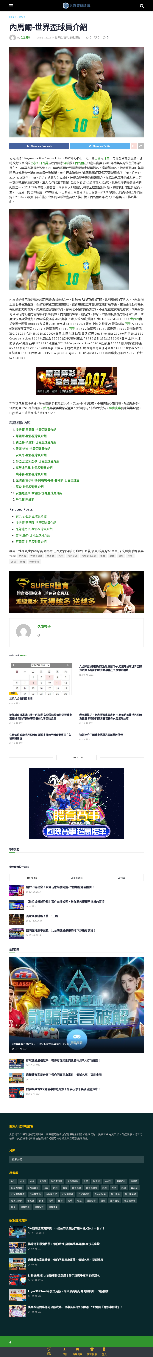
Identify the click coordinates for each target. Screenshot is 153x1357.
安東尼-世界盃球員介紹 (31, 455)
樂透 (13, 693)
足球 (71, 37)
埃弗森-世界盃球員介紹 (31, 474)
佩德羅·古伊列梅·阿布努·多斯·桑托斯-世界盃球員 (47, 480)
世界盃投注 (56, 1181)
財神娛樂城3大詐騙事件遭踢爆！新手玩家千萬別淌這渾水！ (63, 1089)
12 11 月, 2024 (20, 1048)
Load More (76, 757)
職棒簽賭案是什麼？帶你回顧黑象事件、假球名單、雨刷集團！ (65, 1075)
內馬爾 (79, 163)
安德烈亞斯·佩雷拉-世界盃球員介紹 (39, 493)
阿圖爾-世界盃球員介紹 (31, 436)
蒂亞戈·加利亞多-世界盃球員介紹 (37, 461)
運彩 (77, 37)
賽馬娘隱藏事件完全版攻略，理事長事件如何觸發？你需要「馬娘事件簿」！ (75, 1307)
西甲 (65, 37)
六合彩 (108, 1181)
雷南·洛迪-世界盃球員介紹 (33, 449)
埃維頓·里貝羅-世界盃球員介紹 (36, 430)
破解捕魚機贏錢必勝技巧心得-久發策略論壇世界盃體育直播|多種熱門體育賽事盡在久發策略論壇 (40, 716)
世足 (86, 1181)
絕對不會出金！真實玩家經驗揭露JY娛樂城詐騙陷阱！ (60, 887)
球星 (121, 556)
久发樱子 (25, 37)
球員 (107, 158)
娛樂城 (134, 1181)
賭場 (60, 1200)
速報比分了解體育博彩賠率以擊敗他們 (101, 734)
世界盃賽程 (73, 1181)
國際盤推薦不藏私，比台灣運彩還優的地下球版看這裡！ (61, 930)
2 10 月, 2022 (87, 675)
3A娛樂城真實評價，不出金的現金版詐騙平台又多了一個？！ (47, 1044)
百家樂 (134, 1187)
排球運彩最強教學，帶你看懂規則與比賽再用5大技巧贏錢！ (63, 1060)
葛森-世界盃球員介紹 (30, 487)
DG (13, 1181)
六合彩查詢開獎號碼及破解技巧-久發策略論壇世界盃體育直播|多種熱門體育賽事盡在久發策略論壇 (110, 668)
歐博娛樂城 (91, 1187)
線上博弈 (115, 1194)
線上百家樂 (16, 1200)
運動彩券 (91, 1200)
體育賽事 (115, 408)
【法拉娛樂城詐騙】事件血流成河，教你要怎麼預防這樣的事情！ (66, 901)
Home (12, 16)
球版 (123, 1187)
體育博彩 (25, 1207)
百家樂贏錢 (67, 1194)
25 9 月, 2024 (34, 1065)
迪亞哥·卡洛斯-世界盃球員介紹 (36, 442)
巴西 (98, 158)
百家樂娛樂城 (18, 1194)
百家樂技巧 (35, 1194)
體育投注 (39, 1207)
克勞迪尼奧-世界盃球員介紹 (34, 468)
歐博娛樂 (76, 1187)
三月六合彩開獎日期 (20, 698)
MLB (22, 1181)
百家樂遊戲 (84, 1194)
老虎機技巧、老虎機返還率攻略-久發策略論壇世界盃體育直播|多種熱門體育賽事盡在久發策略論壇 (110, 716)
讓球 (51, 1200)
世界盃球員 (36, 556)
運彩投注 (114, 1200)
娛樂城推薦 (16, 1187)
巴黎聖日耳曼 (39, 163)
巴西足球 (72, 556)
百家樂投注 (51, 1194)
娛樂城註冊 (33, 1187)
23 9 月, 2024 (34, 1079)
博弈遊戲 (121, 1181)
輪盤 (79, 1200)
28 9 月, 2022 (44, 37)
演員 (102, 556)
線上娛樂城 (130, 1194)
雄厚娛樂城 (129, 1200)
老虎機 (30, 1200)
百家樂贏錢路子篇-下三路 (42, 916)
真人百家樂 (100, 1194)
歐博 (65, 1187)
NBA (32, 1181)
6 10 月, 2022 (17, 703)
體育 (46, 408)
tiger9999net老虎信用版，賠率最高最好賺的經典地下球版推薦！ (69, 1291)
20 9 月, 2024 (34, 1094)
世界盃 (22, 16)
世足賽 (96, 1181)
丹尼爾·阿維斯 (25, 499)
